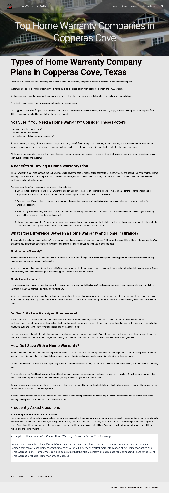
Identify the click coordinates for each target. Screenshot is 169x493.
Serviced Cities (149, 6)
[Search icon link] (162, 6)
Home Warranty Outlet (31, 6)
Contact (134, 6)
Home (114, 6)
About (124, 6)
